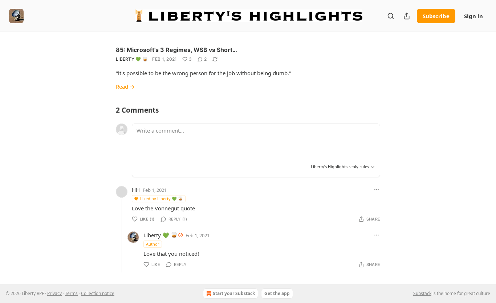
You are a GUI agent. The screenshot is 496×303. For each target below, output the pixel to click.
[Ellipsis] (376, 189)
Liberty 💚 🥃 (132, 59)
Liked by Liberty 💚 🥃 (161, 198)
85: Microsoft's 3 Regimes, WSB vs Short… (176, 49)
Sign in (473, 16)
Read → (125, 86)
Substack (422, 293)
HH (136, 189)
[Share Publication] (406, 16)
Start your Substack (234, 293)
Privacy (54, 293)
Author (152, 244)
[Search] (390, 16)
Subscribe (436, 16)
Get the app (277, 293)
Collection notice (97, 293)
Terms (71, 293)
